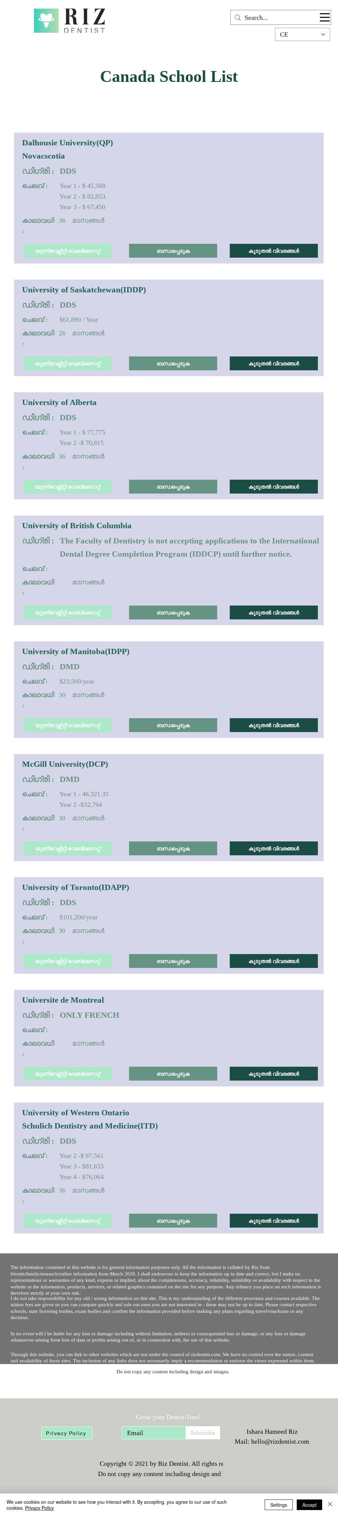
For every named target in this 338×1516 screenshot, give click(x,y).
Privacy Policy (39, 1507)
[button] (325, 17)
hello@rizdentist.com (280, 1441)
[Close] (330, 1505)
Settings (278, 1504)
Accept (309, 1504)
